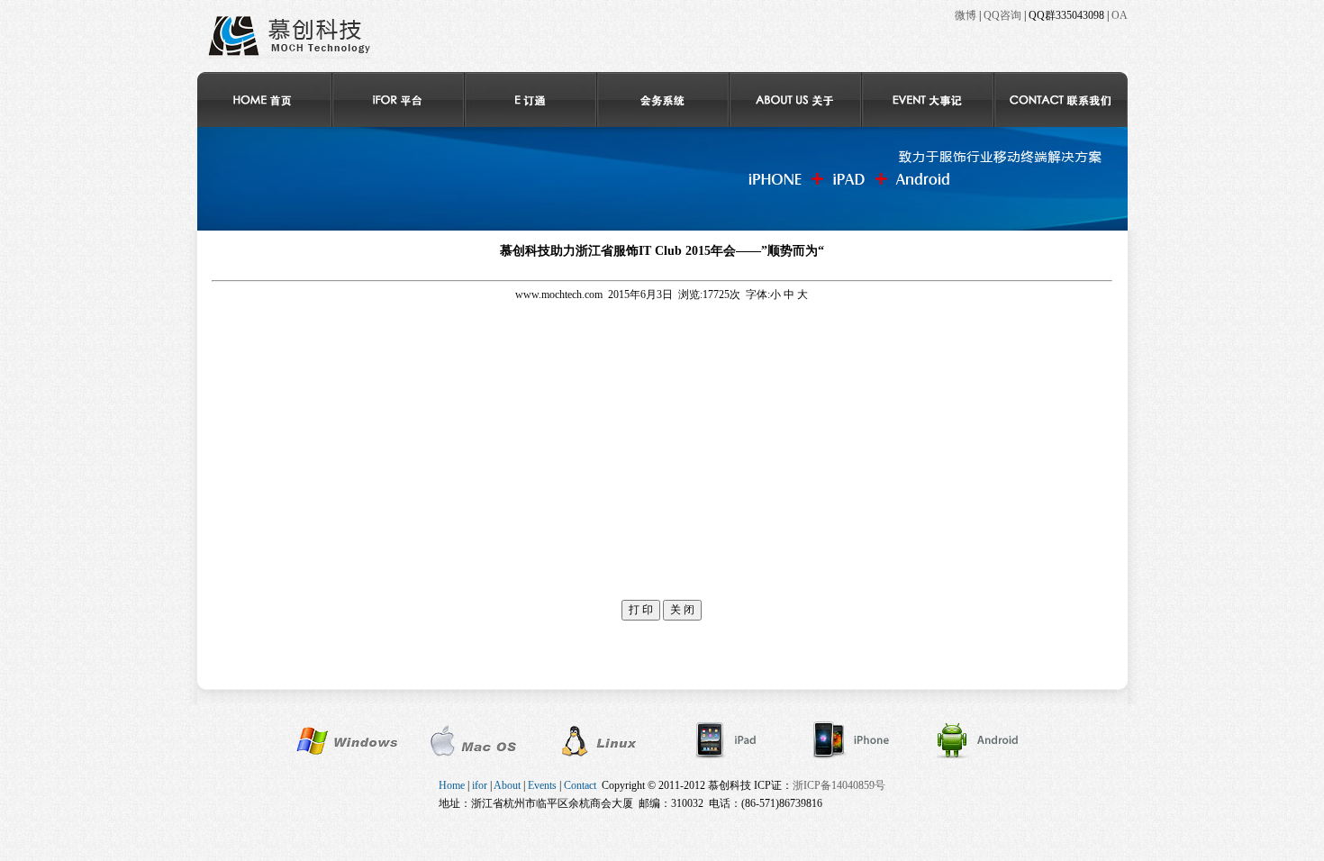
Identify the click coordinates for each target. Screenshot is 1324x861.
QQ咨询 (1002, 15)
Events (542, 785)
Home (452, 785)
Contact (580, 785)
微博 (965, 15)
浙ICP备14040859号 (839, 785)
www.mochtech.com (559, 294)
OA (1119, 15)
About (507, 785)
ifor (479, 785)
